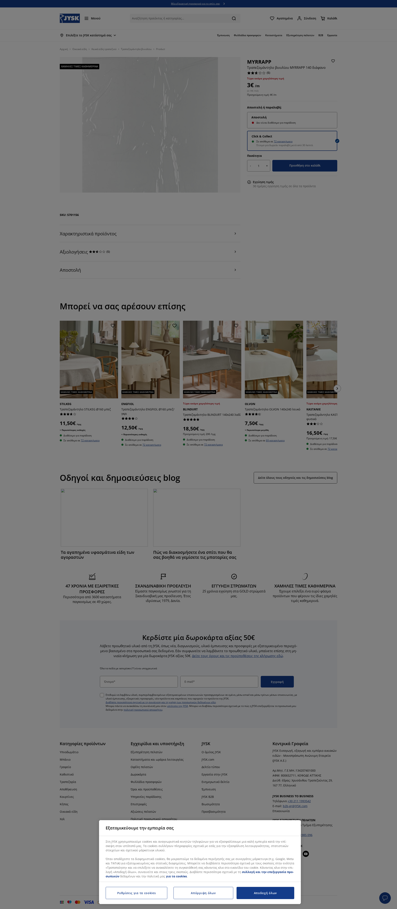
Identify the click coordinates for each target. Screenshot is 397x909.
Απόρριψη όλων (203, 893)
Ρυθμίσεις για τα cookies (136, 893)
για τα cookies (176, 876)
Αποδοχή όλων (265, 893)
